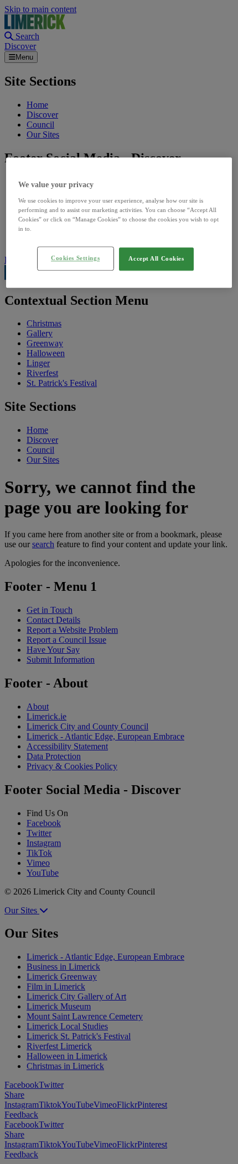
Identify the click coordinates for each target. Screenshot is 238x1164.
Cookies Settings (75, 258)
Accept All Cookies (156, 258)
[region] (119, 223)
